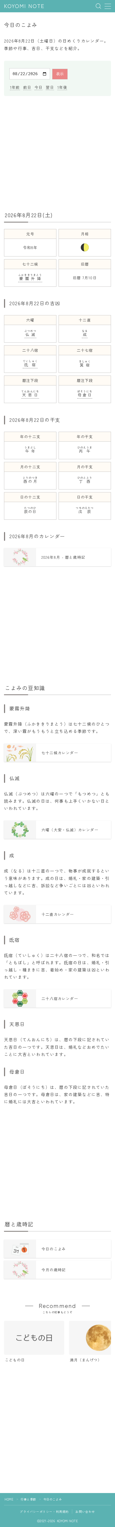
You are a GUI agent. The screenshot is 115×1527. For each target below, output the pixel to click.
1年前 (15, 87)
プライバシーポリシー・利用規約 (44, 1511)
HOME (9, 1499)
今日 (38, 87)
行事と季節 (28, 1499)
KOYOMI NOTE (24, 6)
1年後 (62, 87)
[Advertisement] (57, 152)
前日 (27, 87)
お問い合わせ (85, 1511)
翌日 (50, 87)
